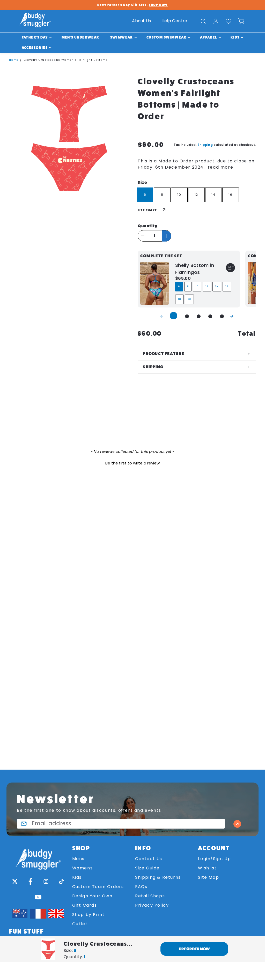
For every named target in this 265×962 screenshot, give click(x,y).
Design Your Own (92, 896)
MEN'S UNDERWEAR (80, 37)
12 (206, 286)
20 (189, 299)
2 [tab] (187, 316)
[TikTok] (61, 881)
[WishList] (228, 21)
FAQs (141, 887)
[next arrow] (232, 316)
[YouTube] (38, 897)
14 (216, 286)
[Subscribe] (237, 823)
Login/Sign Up (214, 859)
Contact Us (148, 859)
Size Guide (147, 868)
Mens (78, 859)
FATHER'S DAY (35, 37)
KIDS (235, 37)
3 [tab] (199, 316)
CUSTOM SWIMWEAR (166, 37)
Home (13, 60)
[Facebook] (30, 881)
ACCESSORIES (35, 48)
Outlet (80, 924)
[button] (132, 463)
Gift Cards (84, 906)
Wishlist (207, 868)
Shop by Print (88, 915)
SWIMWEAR (121, 37)
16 (227, 286)
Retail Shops (150, 896)
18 (179, 299)
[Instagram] (46, 881)
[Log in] (216, 21)
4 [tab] (210, 316)
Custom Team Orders (98, 887)
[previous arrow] (162, 316)
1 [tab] (173, 315)
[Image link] (38, 857)
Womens (82, 868)
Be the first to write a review (132, 463)
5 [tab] (222, 316)
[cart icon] (241, 21)
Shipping (205, 144)
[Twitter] (15, 881)
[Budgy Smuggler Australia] (35, 21)
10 (197, 286)
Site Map (208, 878)
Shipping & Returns (158, 878)
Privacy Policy (152, 906)
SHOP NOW (158, 5)
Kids (77, 878)
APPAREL (208, 37)
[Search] (203, 21)
